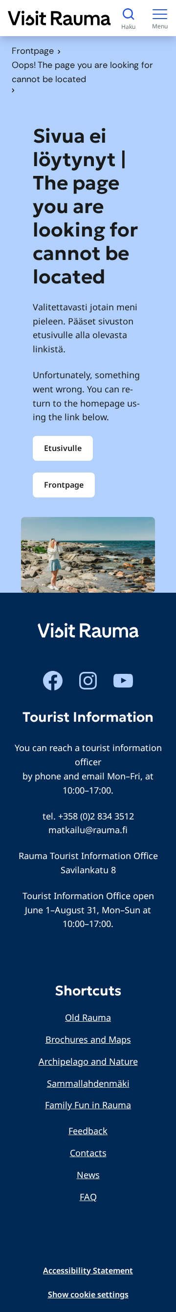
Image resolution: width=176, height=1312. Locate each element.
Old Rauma (88, 1017)
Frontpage (33, 51)
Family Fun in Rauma (88, 1105)
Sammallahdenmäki (88, 1083)
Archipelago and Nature (88, 1061)
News (88, 1175)
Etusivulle (63, 448)
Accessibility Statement (88, 1270)
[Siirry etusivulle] (59, 18)
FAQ (88, 1197)
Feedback (88, 1131)
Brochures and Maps (88, 1039)
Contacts (88, 1153)
